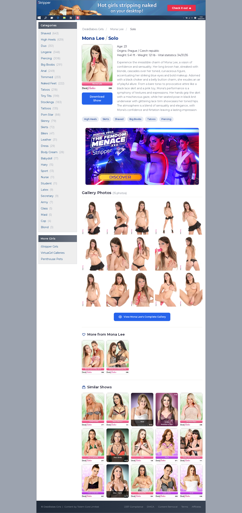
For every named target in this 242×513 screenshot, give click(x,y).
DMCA (150, 506)
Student (46, 183)
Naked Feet (49, 83)
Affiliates (196, 506)
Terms (184, 506)
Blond (45, 227)
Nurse (45, 177)
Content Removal (168, 506)
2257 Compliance (133, 506)
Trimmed (47, 77)
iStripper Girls (49, 246)
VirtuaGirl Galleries (52, 253)
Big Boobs (48, 64)
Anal (44, 71)
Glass (44, 208)
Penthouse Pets (52, 259)
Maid (44, 214)
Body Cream (49, 152)
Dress (44, 146)
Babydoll (46, 158)
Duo (44, 46)
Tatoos (45, 89)
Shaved (46, 33)
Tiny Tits (46, 96)
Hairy (44, 164)
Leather (46, 139)
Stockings (47, 102)
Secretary (47, 196)
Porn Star (47, 114)
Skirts (44, 127)
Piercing (46, 58)
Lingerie (46, 52)
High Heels (48, 39)
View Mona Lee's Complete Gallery (145, 316)
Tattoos (46, 108)
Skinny (45, 121)
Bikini (44, 133)
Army (44, 202)
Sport (44, 171)
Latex (44, 189)
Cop (43, 221)
